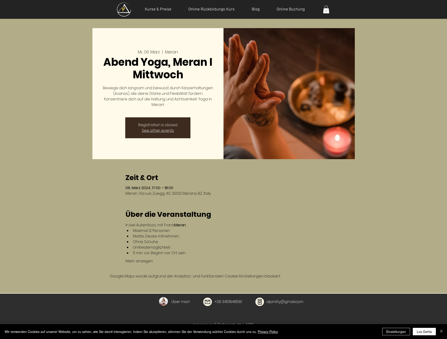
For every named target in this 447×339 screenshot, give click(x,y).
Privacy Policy (268, 331)
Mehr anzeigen (139, 261)
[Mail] (207, 302)
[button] (326, 9)
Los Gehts (424, 331)
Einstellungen (396, 331)
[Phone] (259, 302)
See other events (158, 130)
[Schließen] (441, 331)
